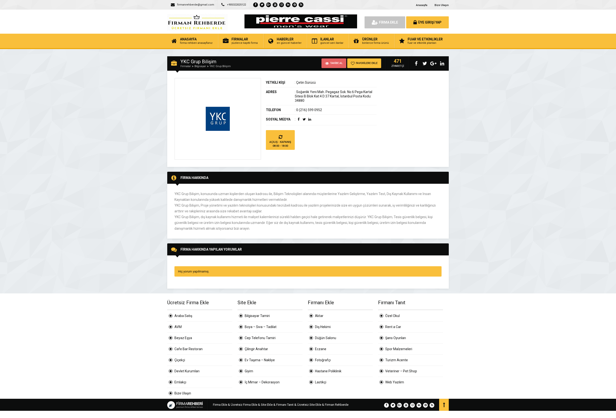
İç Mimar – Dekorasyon (262, 382)
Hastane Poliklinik (328, 371)
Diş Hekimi (323, 327)
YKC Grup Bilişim (220, 66)
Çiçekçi (179, 360)
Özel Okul (392, 316)
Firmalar (185, 66)
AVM (178, 327)
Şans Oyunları (395, 338)
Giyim (249, 371)
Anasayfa (421, 5)
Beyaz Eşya (183, 338)
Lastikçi (320, 382)
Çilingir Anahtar (256, 349)
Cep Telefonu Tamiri (260, 338)
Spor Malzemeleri (398, 349)
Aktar (319, 316)
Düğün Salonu (325, 338)
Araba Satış (183, 316)
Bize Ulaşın (442, 5)
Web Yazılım (394, 382)
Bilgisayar (200, 66)
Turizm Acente (396, 360)
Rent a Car (393, 327)
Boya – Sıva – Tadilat (260, 327)
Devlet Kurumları (186, 371)
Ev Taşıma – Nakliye (260, 360)
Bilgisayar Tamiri (257, 316)
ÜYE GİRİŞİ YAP (430, 22)
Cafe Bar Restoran (188, 349)
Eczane (320, 349)
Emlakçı (180, 382)
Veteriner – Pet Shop (401, 371)
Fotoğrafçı (323, 360)
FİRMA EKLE (388, 22)
